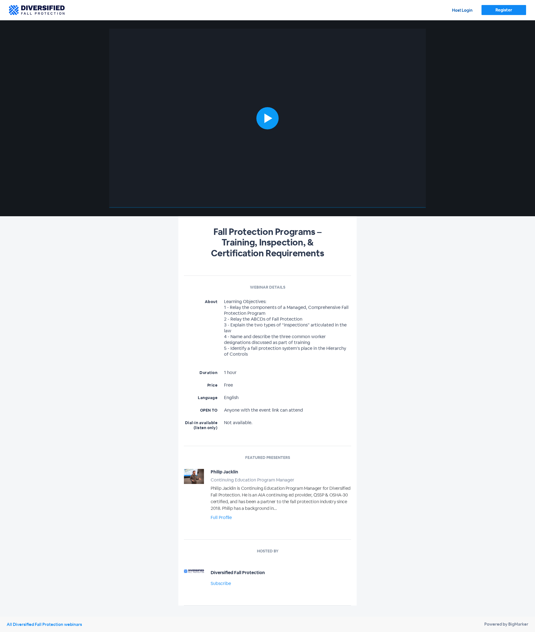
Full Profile (221, 517)
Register (503, 10)
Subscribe (221, 583)
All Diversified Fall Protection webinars (44, 624)
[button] (267, 118)
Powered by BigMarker (506, 624)
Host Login (462, 10)
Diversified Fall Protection (238, 573)
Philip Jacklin (224, 472)
